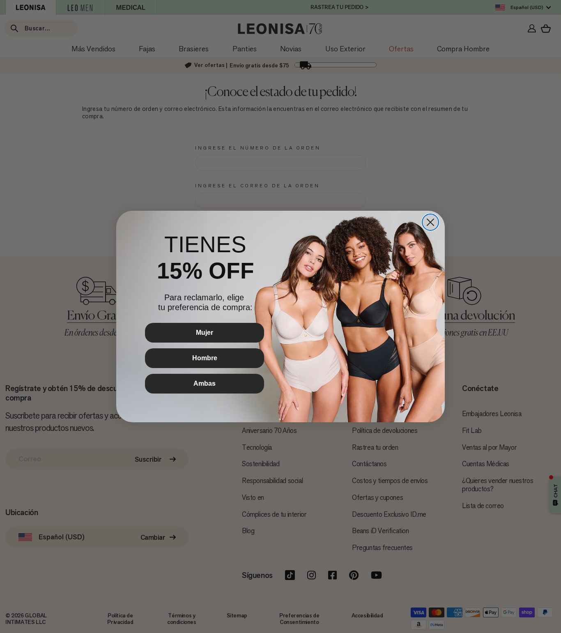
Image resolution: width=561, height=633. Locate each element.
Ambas (204, 383)
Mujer (204, 332)
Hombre (204, 357)
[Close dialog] (430, 222)
